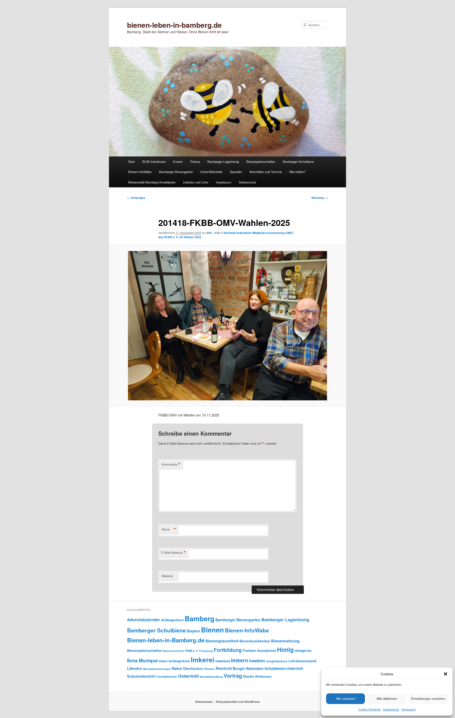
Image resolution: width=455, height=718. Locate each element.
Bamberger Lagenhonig (223, 161)
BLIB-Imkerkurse (154, 161)
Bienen (212, 630)
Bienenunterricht (173, 651)
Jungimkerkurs (276, 661)
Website (167, 576)
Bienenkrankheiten (254, 641)
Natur (177, 668)
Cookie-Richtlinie (369, 709)
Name (169, 529)
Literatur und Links (196, 182)
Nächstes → (319, 198)
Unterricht (188, 676)
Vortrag (233, 675)
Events (178, 161)
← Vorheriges (136, 198)
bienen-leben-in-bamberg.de (174, 25)
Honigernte (303, 650)
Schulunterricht (141, 676)
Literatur (134, 668)
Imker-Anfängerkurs (174, 661)
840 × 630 (213, 233)
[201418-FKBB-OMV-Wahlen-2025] (227, 325)
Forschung (206, 651)
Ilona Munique (142, 660)
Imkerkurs (222, 661)
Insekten (257, 660)
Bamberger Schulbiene (298, 161)
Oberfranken (193, 668)
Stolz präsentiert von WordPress (238, 702)
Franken (249, 650)
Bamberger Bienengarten (176, 171)
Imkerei (202, 659)
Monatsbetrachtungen (157, 669)
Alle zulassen (345, 698)
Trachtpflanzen (166, 676)
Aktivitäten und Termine (265, 171)
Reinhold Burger (230, 668)
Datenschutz (391, 709)
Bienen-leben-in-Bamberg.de (166, 640)
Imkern (239, 660)
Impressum (408, 709)
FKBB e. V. (191, 651)
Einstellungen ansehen (428, 698)
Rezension (255, 668)
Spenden (236, 171)
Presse (195, 161)
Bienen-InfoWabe (139, 171)
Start (131, 161)
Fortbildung (228, 649)
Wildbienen (263, 676)
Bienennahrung (285, 641)
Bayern (193, 631)
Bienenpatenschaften (260, 161)
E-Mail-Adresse (174, 552)
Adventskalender (143, 619)
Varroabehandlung (211, 676)
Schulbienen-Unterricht (283, 668)
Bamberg (199, 618)
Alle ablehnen (387, 698)
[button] (445, 674)
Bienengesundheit (221, 641)
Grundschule (266, 650)
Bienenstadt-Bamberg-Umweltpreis (152, 182)
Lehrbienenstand (302, 661)
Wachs (248, 676)
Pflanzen (209, 669)
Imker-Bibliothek (211, 171)
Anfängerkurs (172, 619)
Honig (285, 649)
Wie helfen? (297, 171)
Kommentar (171, 464)
